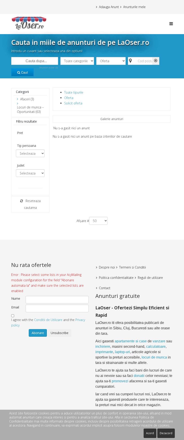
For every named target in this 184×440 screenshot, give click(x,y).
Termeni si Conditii (132, 267)
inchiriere (102, 346)
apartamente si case (131, 341)
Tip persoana (26, 145)
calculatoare (156, 346)
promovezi (120, 381)
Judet (20, 165)
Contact (104, 288)
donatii (139, 376)
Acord (150, 433)
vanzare (159, 341)
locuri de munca (154, 357)
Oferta (68, 98)
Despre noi (107, 267)
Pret (20, 133)
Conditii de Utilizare (48, 320)
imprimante (104, 352)
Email (15, 307)
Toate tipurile (73, 92)
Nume (15, 298)
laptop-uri (122, 352)
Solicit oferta (73, 103)
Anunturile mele (134, 7)
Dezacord (166, 433)
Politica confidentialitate (116, 277)
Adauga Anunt (109, 7)
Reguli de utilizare (150, 277)
